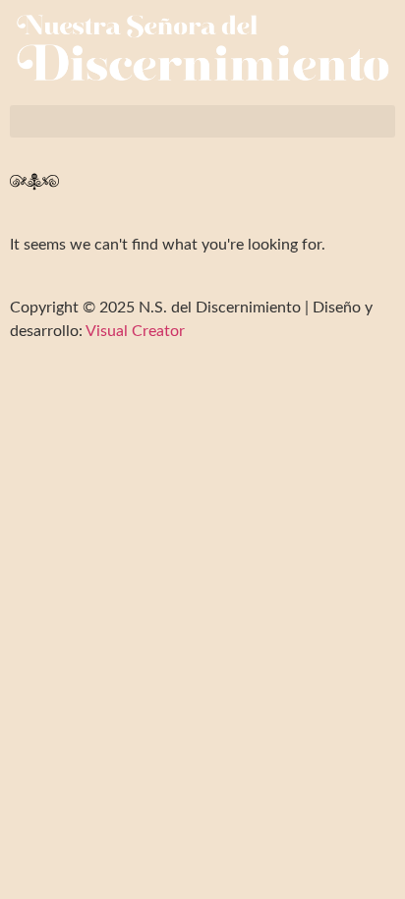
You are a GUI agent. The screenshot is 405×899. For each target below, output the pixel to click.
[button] (202, 121)
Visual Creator (134, 331)
